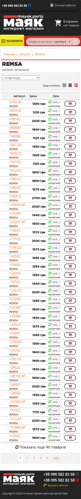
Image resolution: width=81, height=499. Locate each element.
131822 (15, 436)
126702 (15, 350)
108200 (15, 187)
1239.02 (15, 324)
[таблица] (70, 85)
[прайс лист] (76, 85)
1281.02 (15, 359)
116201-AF (17, 222)
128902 (15, 384)
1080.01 (15, 179)
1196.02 (15, 247)
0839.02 (15, 110)
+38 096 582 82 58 (15, 6)
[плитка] (64, 85)
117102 (15, 239)
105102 (15, 162)
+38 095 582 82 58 (59, 479)
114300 (15, 213)
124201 (15, 333)
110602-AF (17, 204)
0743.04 (15, 102)
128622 (15, 367)
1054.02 (15, 170)
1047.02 (15, 144)
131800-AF (17, 427)
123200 (15, 299)
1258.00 (15, 341)
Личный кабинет (65, 5)
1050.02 (15, 153)
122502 (15, 281)
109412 (15, 196)
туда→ (57, 458)
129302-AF (17, 401)
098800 (15, 127)
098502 (15, 119)
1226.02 (15, 290)
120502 (15, 256)
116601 (15, 230)
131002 (15, 410)
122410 (15, 273)
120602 (15, 264)
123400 (15, 316)
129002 (15, 393)
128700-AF (17, 376)
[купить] (70, 104)
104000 (15, 136)
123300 (15, 307)
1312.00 (15, 418)
